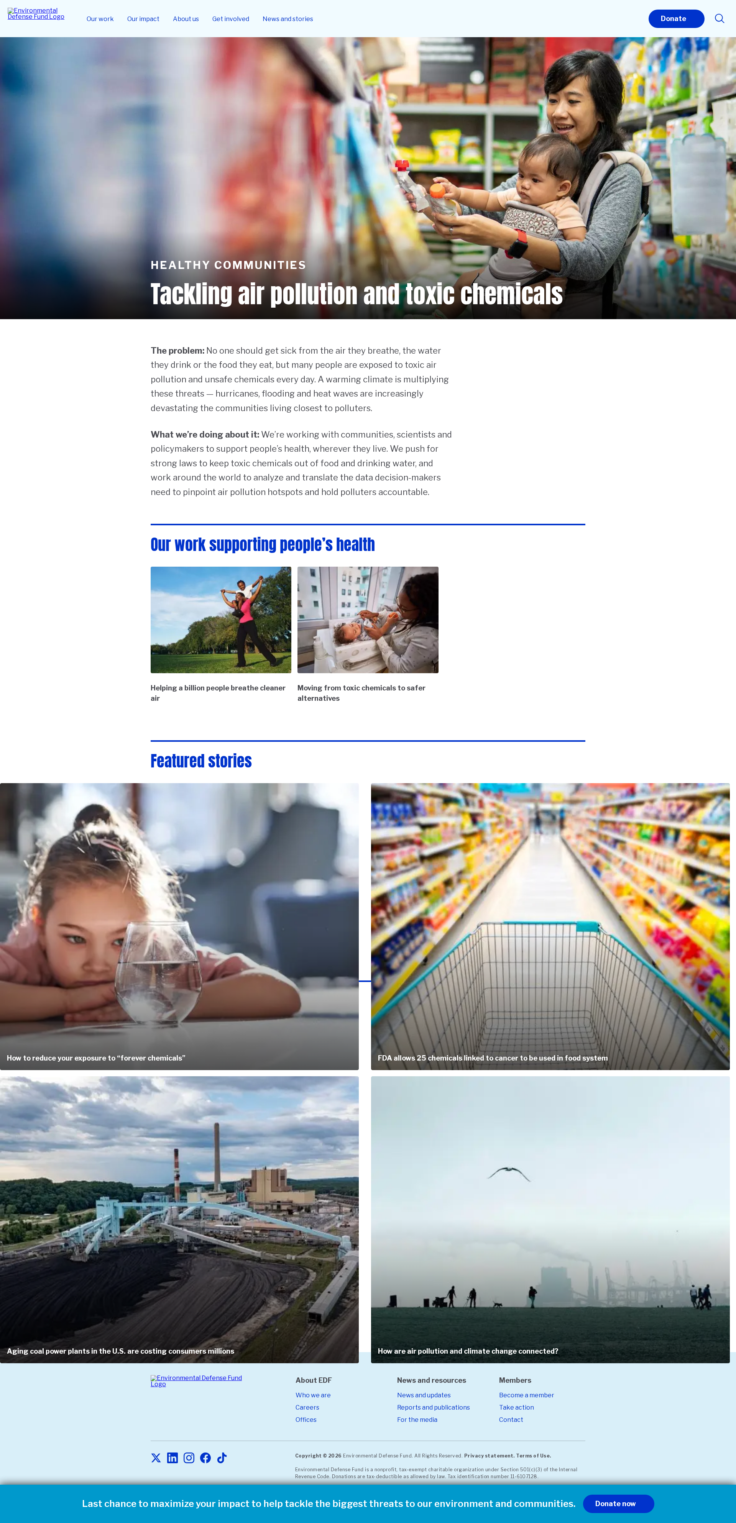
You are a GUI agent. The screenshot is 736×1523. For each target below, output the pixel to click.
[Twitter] (156, 1458)
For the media (417, 1419)
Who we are (313, 1395)
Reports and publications (433, 1407)
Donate (673, 19)
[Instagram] (189, 1458)
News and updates (424, 1395)
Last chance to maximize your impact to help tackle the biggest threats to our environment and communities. (328, 1503)
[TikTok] (222, 1458)
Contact (511, 1419)
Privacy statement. (489, 1456)
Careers (307, 1407)
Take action (516, 1407)
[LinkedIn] (172, 1458)
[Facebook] (205, 1458)
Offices (306, 1419)
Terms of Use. (533, 1456)
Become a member (526, 1395)
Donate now (615, 1504)
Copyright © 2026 (318, 1456)
